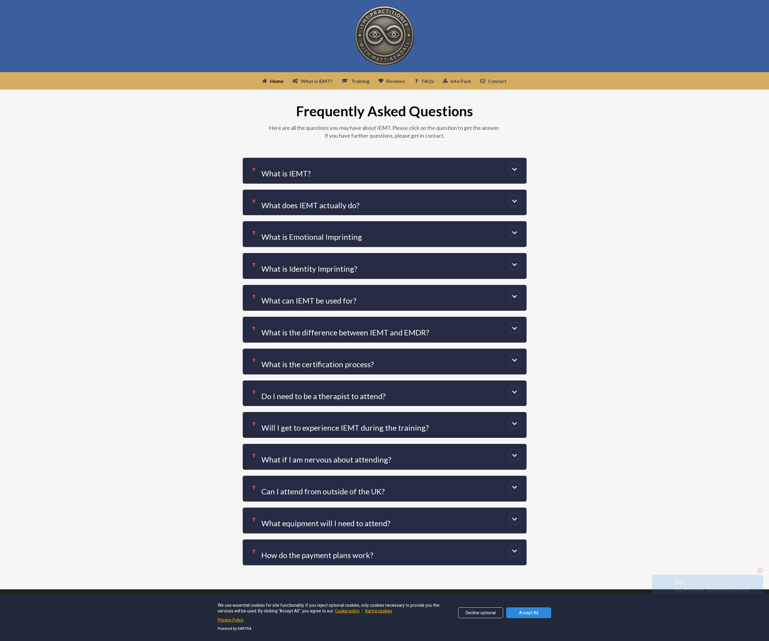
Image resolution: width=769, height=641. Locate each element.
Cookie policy (347, 611)
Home (277, 81)
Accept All (528, 612)
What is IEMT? (317, 81)
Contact (497, 81)
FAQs (428, 81)
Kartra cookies (378, 611)
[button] (515, 169)
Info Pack (461, 81)
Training (360, 81)
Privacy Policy (231, 620)
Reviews (395, 81)
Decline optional (481, 612)
